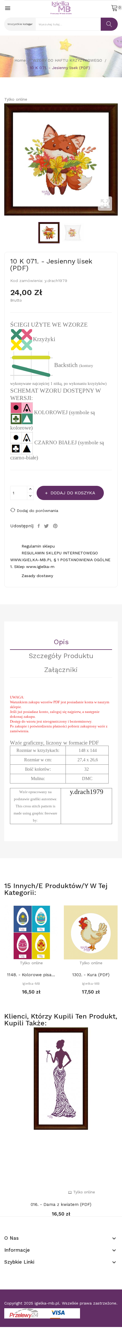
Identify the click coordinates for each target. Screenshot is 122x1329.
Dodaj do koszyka (73, 492)
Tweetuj (47, 526)
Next (119, 159)
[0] (114, 8)
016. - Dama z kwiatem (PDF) (61, 1204)
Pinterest (56, 526)
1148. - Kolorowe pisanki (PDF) (31, 974)
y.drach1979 (86, 791)
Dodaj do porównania (37, 510)
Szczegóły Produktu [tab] (61, 656)
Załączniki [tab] (61, 670)
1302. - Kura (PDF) (91, 974)
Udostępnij (39, 526)
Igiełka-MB (31, 983)
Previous (3, 159)
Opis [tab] (61, 642)
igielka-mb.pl (47, 1303)
